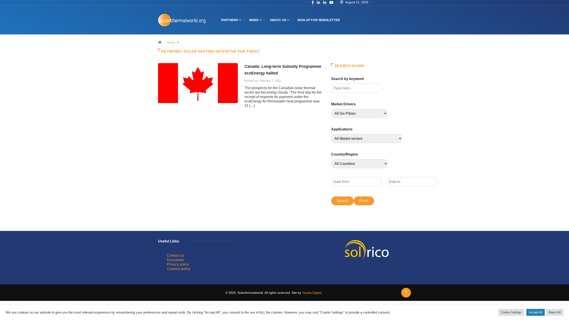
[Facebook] (313, 3)
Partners (229, 20)
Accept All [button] (535, 312)
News (253, 20)
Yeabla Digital (311, 292)
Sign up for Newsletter (318, 20)
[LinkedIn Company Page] (324, 3)
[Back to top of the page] (406, 292)
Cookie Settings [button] (511, 312)
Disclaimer (175, 260)
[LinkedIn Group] (318, 3)
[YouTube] (331, 2)
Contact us (175, 255)
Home (171, 42)
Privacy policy (178, 264)
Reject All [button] (555, 312)
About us (278, 20)
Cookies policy (178, 269)
